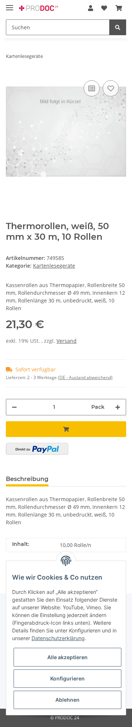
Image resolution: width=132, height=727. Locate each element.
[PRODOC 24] (39, 8)
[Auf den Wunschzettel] (111, 88)
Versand (66, 340)
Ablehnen (67, 700)
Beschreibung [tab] (27, 479)
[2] (37, 449)
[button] (90, 8)
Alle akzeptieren (67, 657)
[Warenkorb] (118, 8)
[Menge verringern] (14, 407)
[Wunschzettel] (104, 8)
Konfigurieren (67, 678)
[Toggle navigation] (9, 4)
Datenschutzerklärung (58, 638)
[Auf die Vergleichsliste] (92, 88)
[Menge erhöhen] (118, 407)
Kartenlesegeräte (54, 265)
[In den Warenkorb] (66, 429)
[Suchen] (117, 27)
